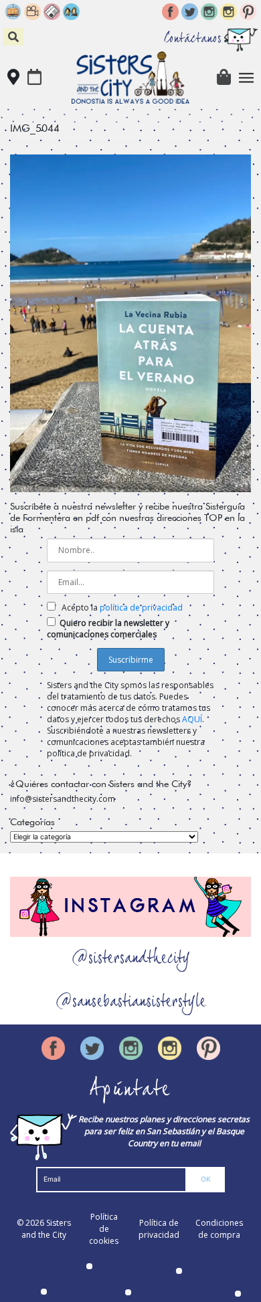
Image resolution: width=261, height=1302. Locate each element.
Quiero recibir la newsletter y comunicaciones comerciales (108, 628)
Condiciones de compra (219, 1228)
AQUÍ (192, 719)
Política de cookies (103, 1228)
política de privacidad (141, 607)
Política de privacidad (159, 1228)
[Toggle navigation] (246, 78)
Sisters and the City (46, 1228)
